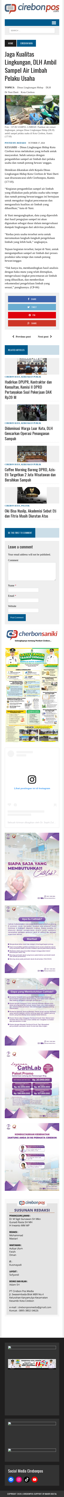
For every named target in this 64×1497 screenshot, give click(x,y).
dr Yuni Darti (11, 92)
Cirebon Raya (12, 377)
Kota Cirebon (28, 92)
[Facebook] (11, 1479)
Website (12, 606)
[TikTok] (27, 1479)
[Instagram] (19, 1479)
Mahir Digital (51, 1493)
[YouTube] (35, 1479)
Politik (25, 506)
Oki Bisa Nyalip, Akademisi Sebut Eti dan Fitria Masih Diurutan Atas (30, 513)
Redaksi (21, 143)
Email (11, 595)
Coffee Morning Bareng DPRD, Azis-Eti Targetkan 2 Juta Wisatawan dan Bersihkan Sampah (30, 474)
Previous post (23, 336)
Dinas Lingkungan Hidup (30, 87)
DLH (48, 87)
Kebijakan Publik (31, 377)
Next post (43, 336)
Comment (13, 560)
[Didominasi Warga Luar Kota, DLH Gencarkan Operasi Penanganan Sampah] (32, 418)
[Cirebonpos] (32, 8)
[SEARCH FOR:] (32, 30)
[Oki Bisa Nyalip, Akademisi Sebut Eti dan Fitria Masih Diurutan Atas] (32, 501)
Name (11, 585)
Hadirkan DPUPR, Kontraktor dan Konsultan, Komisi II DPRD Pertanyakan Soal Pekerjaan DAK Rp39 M (28, 389)
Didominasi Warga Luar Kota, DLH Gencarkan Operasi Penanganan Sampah (29, 433)
